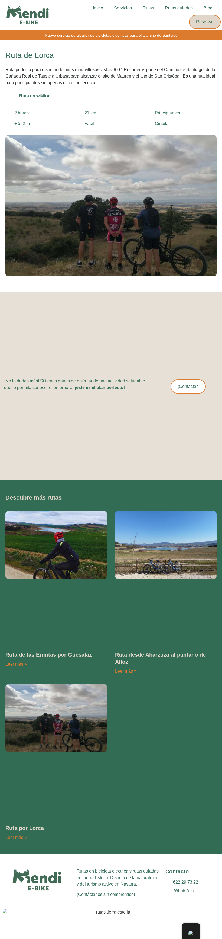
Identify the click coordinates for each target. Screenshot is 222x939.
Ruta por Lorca (24, 828)
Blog (208, 8)
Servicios (123, 8)
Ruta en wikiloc (34, 96)
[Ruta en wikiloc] (11, 95)
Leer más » (16, 664)
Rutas (148, 8)
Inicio (98, 8)
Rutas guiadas (179, 8)
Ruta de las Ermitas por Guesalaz (48, 655)
